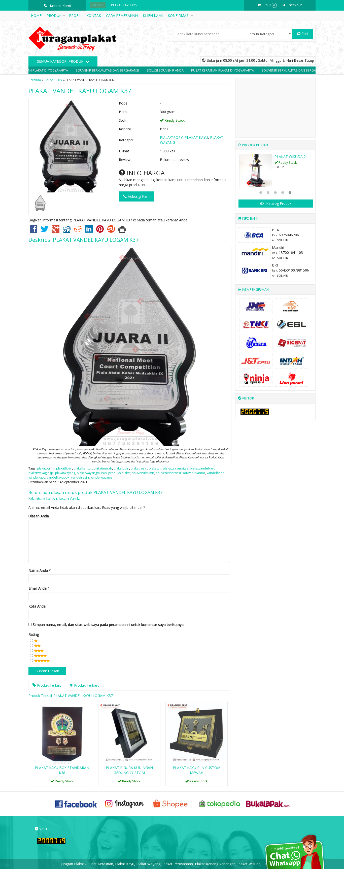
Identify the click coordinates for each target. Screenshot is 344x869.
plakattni (155, 468)
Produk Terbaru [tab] (86, 685)
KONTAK (93, 15)
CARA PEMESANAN (122, 15)
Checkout (294, 5)
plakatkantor (83, 468)
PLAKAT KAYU (196, 137)
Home (36, 15)
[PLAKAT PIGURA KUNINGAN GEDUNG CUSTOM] (129, 732)
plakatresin (139, 468)
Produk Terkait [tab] (48, 685)
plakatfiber (64, 468)
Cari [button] (304, 33)
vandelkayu (36, 477)
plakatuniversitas (175, 468)
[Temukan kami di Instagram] (124, 803)
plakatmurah (102, 468)
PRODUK (54, 15)
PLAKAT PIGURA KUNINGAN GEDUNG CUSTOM (129, 770)
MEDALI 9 (282, 156)
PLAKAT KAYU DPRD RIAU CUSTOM (136, 5)
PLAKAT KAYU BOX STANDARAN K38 (62, 770)
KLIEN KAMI (153, 15)
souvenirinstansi (168, 473)
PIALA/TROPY (53, 80)
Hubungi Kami (138, 196)
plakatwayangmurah (92, 473)
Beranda (34, 80)
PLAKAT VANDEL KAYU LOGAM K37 (79, 90)
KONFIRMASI (178, 15)
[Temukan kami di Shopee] (172, 803)
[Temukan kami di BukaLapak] (267, 803)
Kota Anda (37, 606)
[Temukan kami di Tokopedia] (219, 803)
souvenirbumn (143, 473)
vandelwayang (101, 477)
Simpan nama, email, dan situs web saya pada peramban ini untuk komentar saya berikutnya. (108, 624)
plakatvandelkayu (203, 468)
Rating (33, 634)
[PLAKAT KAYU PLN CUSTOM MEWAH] (196, 732)
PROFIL (75, 15)
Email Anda (37, 588)
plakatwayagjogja (41, 473)
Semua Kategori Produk (60, 61)
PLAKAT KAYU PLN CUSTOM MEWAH (196, 770)
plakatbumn (46, 468)
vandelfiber (215, 473)
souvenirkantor (193, 473)
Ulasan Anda (38, 516)
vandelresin (80, 477)
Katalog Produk (278, 203)
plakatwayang (65, 473)
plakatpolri (121, 468)
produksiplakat (119, 473)
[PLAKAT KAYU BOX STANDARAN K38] (62, 732)
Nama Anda (38, 570)
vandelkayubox (58, 477)
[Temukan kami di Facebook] (76, 803)
